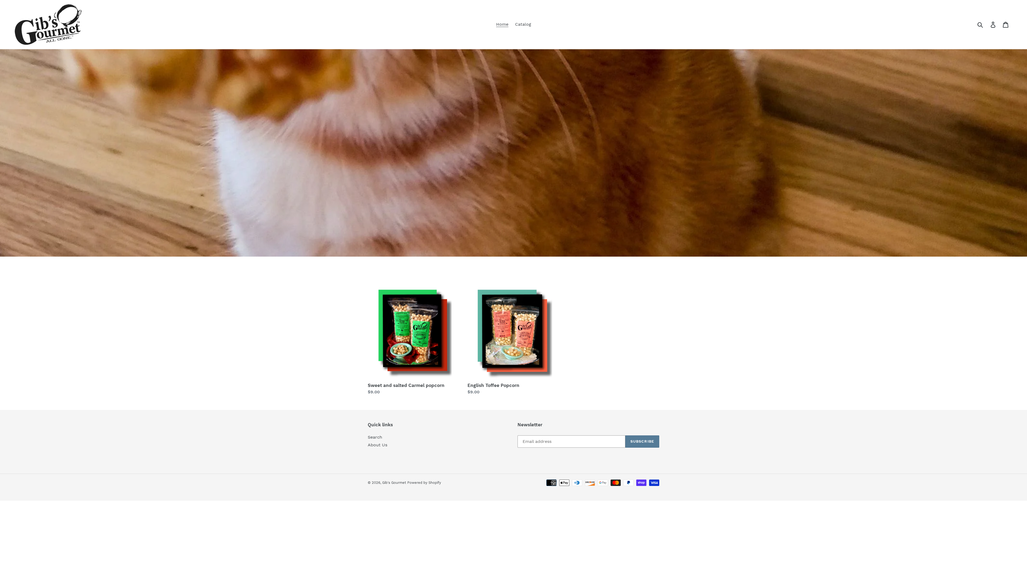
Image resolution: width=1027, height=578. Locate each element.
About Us (377, 444)
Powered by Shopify (424, 483)
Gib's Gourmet (394, 483)
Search (375, 437)
